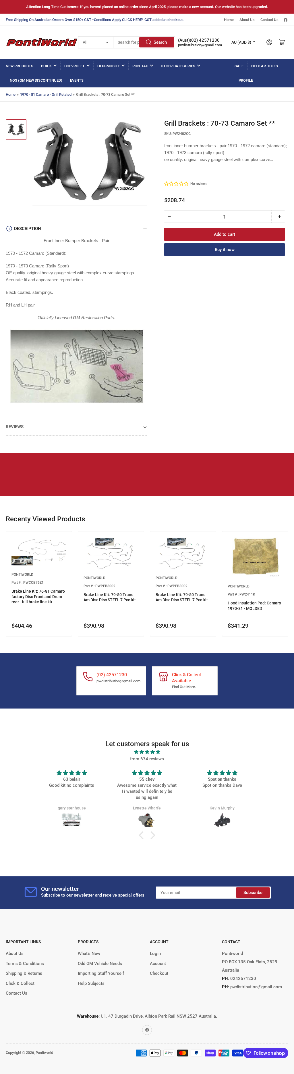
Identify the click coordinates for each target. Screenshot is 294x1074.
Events (77, 80)
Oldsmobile (108, 66)
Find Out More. (184, 687)
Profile (246, 80)
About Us (247, 20)
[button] (176, 184)
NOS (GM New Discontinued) (36, 80)
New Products (19, 66)
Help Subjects (91, 983)
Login (155, 953)
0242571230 (242, 978)
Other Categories (178, 66)
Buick (46, 66)
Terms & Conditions (25, 963)
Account (158, 963)
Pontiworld (44, 1052)
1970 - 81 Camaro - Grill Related (45, 94)
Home (229, 20)
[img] (147, 751)
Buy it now (225, 249)
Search (160, 42)
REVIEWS (15, 426)
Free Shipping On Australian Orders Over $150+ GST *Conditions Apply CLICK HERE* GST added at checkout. (95, 20)
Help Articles (264, 66)
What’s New (89, 953)
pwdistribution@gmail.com (200, 45)
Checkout (159, 973)
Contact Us (269, 20)
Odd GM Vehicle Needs (100, 963)
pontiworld (22, 575)
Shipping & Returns (24, 973)
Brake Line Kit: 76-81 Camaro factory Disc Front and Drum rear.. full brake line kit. (38, 596)
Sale (239, 66)
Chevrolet (74, 66)
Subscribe (252, 892)
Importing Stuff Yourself (101, 973)
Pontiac (140, 66)
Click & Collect (20, 983)
